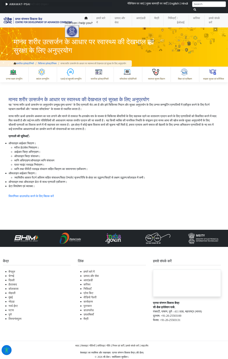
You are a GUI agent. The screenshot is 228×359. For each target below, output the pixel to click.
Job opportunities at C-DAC (164, 326)
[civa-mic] (143, 346)
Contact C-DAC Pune (205, 326)
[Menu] (72, 107)
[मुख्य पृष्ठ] (86, 20)
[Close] (87, 122)
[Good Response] (91, 310)
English (174, 3)
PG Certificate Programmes (118, 326)
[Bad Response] (105, 310)
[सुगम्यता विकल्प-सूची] (6, 350)
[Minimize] (72, 122)
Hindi (184, 3)
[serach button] (195, 9)
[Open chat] (72, 31)
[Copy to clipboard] (76, 310)
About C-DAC (82, 326)
